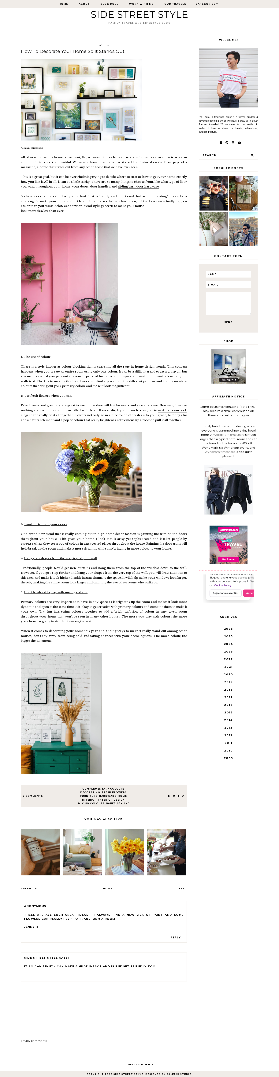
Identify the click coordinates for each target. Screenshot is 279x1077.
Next (183, 888)
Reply (175, 937)
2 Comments (33, 796)
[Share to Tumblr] (178, 796)
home (122, 796)
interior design (111, 799)
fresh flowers (114, 792)
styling (123, 803)
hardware (107, 796)
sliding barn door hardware (138, 186)
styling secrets (103, 206)
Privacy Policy (139, 1064)
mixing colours (91, 803)
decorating (90, 792)
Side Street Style (139, 14)
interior (89, 799)
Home (63, 3)
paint (110, 803)
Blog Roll (109, 3)
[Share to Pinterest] (183, 796)
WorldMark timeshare (229, 434)
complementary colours (103, 788)
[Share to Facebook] (169, 796)
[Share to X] (174, 796)
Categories (206, 3)
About (84, 3)
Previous (29, 888)
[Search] (252, 155)
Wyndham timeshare (220, 452)
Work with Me (141, 3)
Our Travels (175, 3)
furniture (89, 796)
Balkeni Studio (179, 1074)
